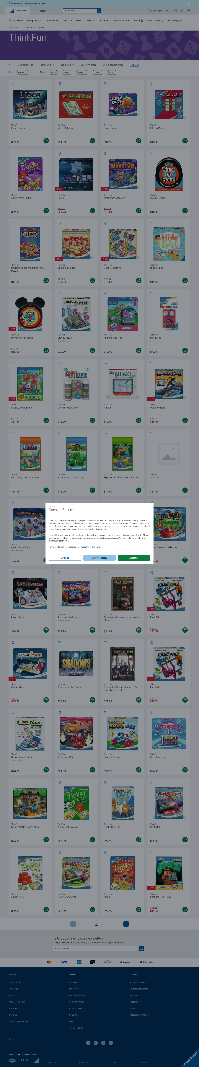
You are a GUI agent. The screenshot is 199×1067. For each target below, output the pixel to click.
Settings (65, 558)
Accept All (134, 558)
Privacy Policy (85, 547)
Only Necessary (99, 558)
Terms (98, 547)
